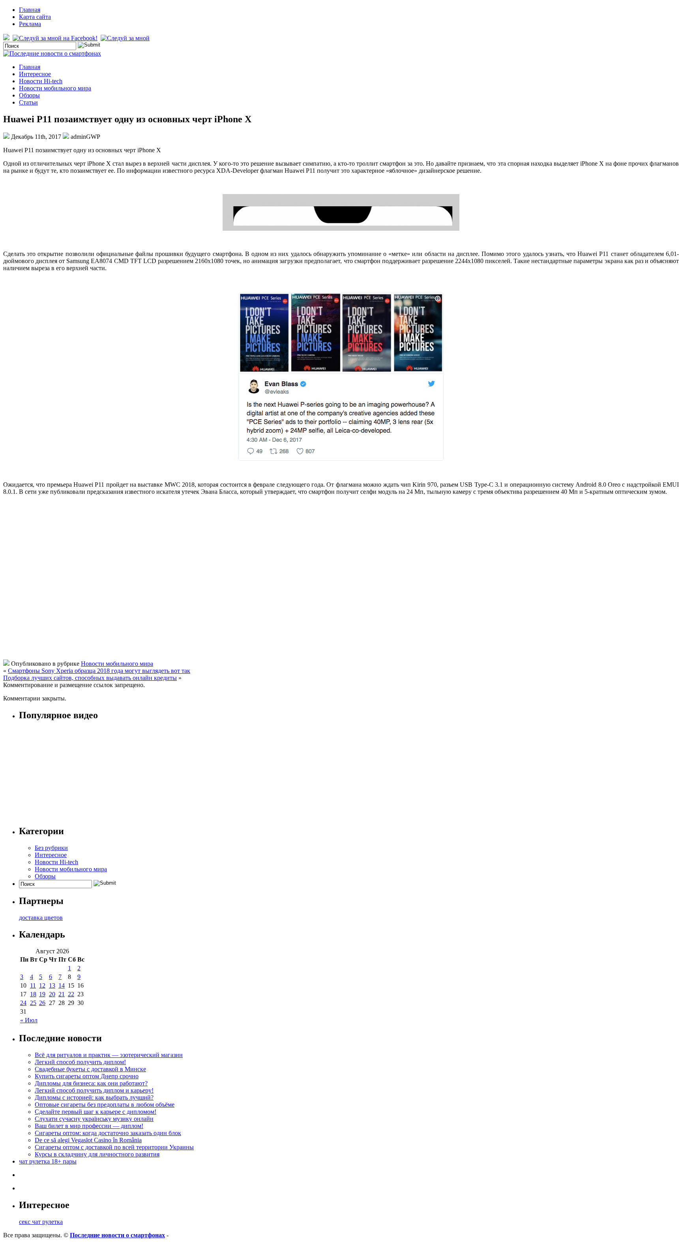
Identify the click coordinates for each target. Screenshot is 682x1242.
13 (52, 985)
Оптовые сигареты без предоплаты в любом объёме (104, 1104)
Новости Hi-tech (40, 81)
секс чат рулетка (41, 1221)
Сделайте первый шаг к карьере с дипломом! (95, 1111)
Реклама (30, 24)
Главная (29, 9)
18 (33, 994)
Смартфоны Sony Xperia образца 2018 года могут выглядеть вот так (99, 670)
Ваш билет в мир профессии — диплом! (89, 1125)
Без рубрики (51, 847)
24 (23, 1002)
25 (33, 1002)
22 (71, 994)
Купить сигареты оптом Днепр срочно (87, 1076)
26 (42, 1002)
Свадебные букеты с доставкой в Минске (90, 1069)
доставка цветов (41, 917)
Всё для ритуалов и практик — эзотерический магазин (109, 1054)
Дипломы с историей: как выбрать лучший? (94, 1097)
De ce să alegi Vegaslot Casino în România (88, 1140)
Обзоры (29, 95)
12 (42, 985)
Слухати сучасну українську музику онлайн (94, 1118)
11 (33, 985)
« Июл (28, 1020)
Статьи (28, 102)
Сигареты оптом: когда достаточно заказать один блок (108, 1133)
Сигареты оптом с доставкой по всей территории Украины (114, 1147)
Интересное (35, 74)
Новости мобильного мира (55, 88)
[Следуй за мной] (126, 38)
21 (61, 994)
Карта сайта (35, 16)
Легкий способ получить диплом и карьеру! (94, 1090)
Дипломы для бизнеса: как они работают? (91, 1083)
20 (52, 994)
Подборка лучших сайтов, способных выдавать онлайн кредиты (90, 677)
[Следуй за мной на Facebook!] (56, 38)
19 (42, 994)
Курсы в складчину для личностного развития (97, 1154)
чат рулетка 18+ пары (48, 1161)
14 (61, 985)
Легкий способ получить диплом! (80, 1062)
